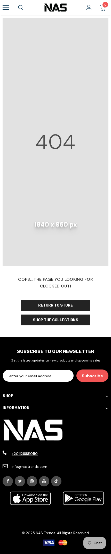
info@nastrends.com (29, 466)
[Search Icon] (20, 7)
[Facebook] (8, 481)
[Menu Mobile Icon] (6, 8)
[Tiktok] (56, 481)
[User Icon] (89, 7)
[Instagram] (32, 481)
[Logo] (55, 7)
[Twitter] (20, 481)
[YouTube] (44, 481)
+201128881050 (25, 453)
